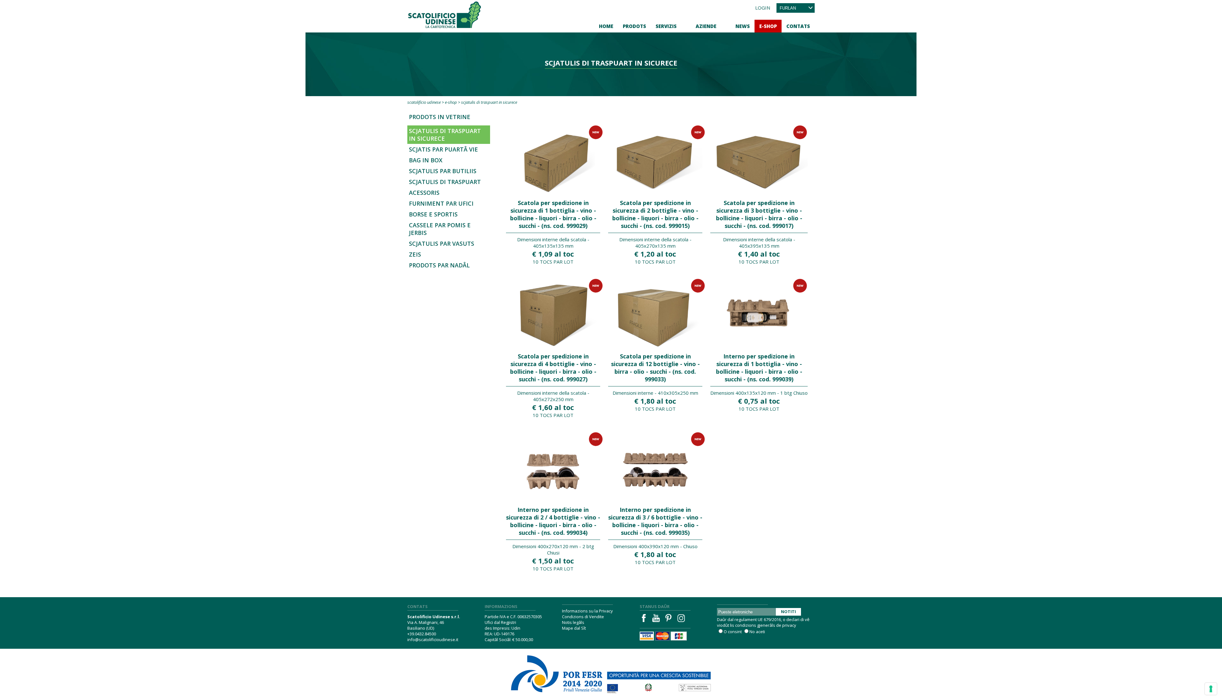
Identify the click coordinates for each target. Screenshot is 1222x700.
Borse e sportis (433, 214)
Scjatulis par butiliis (442, 171)
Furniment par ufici (441, 203)
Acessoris (424, 192)
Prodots (634, 26)
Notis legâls (573, 622)
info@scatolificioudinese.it (432, 639)
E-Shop (768, 26)
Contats (798, 26)
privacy (789, 625)
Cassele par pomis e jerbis (440, 229)
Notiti (788, 611)
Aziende (706, 26)
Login (762, 7)
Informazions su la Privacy (587, 611)
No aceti (757, 631)
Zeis (415, 254)
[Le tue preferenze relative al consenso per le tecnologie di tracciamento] (1211, 689)
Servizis (666, 26)
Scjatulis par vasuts (441, 243)
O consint (733, 631)
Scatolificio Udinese (424, 102)
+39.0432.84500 (421, 634)
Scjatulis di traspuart (445, 182)
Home (606, 26)
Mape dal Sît (574, 628)
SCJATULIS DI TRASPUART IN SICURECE (445, 134)
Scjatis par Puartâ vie (443, 149)
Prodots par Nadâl (439, 265)
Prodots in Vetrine (439, 117)
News (742, 26)
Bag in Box (425, 160)
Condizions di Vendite (583, 616)
